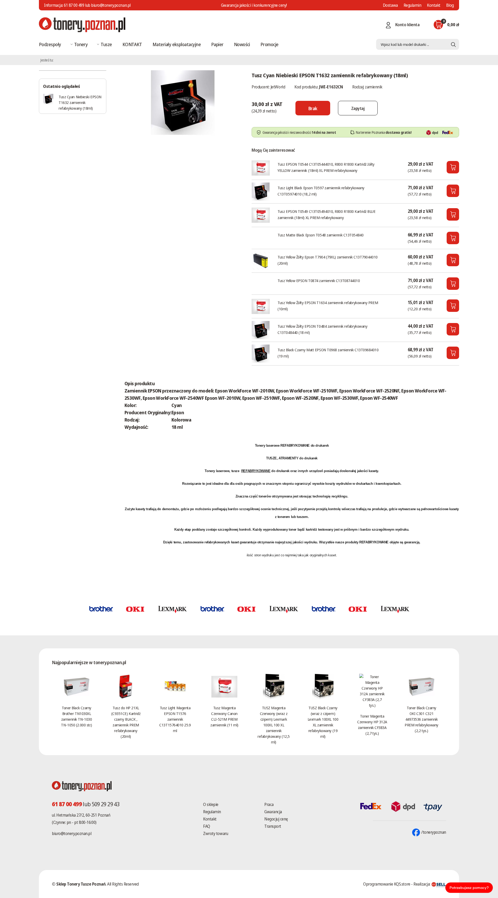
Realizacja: (422, 884)
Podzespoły (50, 44)
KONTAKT (132, 44)
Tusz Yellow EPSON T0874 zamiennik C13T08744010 (319, 280)
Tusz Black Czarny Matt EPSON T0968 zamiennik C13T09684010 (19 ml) (328, 353)
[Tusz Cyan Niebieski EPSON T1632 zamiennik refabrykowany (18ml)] (182, 102)
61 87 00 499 (74, 5)
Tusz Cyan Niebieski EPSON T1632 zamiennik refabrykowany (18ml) (80, 102)
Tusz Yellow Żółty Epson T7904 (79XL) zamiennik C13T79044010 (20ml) (327, 260)
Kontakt (433, 5)
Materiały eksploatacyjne (177, 44)
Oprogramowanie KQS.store (386, 884)
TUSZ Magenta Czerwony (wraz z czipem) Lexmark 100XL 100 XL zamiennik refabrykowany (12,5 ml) (273, 725)
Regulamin (412, 5)
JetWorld (278, 87)
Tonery (81, 44)
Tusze (106, 44)
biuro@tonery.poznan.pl (71, 833)
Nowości (242, 44)
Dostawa (390, 5)
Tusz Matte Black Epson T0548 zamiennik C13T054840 (320, 234)
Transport (272, 826)
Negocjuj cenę (276, 819)
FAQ (206, 826)
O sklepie (210, 804)
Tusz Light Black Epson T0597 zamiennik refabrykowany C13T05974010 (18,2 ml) (321, 191)
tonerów (265, 496)
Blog (450, 5)
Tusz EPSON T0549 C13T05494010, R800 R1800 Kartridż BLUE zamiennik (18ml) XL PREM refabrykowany (326, 214)
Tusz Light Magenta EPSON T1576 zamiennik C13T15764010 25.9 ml (175, 719)
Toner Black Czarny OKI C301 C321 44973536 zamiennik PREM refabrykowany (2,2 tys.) (421, 719)
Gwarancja (273, 812)
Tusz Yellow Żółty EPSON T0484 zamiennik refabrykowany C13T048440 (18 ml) (322, 329)
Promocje (269, 44)
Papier (217, 44)
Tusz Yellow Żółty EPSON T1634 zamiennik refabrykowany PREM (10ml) (328, 305)
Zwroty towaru (215, 833)
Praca (269, 804)
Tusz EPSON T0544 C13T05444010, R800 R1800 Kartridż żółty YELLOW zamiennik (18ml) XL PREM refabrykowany (326, 167)
